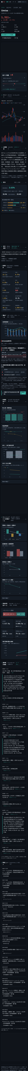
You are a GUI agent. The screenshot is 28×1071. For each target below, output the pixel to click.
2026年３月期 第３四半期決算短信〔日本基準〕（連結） (13, 813)
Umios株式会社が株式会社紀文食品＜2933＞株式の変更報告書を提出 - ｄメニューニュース (14, 895)
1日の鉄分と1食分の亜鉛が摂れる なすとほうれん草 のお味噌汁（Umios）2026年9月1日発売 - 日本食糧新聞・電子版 (14, 970)
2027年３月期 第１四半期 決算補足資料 (12, 698)
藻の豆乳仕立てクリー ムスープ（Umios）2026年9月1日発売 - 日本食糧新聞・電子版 (13, 981)
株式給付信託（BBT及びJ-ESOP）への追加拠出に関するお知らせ (13, 788)
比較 (10, 1)
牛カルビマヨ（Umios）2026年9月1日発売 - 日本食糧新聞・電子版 (13, 1022)
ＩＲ (13, 1)
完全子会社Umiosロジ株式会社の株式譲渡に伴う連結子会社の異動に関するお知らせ (13, 778)
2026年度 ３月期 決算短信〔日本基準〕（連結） (12, 736)
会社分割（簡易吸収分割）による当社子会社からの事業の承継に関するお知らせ (13, 707)
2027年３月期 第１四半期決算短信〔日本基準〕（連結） (13, 671)
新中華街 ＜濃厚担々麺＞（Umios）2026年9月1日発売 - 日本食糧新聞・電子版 (13, 1012)
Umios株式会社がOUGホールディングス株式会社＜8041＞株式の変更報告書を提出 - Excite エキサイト (13, 928)
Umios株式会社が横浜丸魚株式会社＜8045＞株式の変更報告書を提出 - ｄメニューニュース (14, 916)
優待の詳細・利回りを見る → (15, 247)
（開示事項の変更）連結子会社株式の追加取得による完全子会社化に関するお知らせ (13, 851)
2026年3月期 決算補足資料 (10, 769)
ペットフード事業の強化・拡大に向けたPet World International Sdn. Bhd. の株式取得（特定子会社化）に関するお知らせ (13, 717)
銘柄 (7, 1)
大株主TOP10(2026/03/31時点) (14, 393)
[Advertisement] (14, 56)
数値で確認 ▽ (5, 481)
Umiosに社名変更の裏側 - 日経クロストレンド (14, 950)
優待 (16, 1)
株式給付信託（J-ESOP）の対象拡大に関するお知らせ (13, 796)
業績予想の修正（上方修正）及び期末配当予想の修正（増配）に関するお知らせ (13, 841)
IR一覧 (16, 38)
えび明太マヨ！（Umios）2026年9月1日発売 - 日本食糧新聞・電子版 (13, 1002)
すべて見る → (17, 663)
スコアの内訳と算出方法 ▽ (9, 89)
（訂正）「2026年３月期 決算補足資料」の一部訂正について (13, 727)
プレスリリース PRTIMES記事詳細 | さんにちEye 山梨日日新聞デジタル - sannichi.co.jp (13, 939)
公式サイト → (16, 147)
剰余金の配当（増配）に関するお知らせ (12, 761)
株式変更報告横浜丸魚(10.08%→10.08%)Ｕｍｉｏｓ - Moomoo (13, 906)
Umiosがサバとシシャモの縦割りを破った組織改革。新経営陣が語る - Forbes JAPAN (13, 960)
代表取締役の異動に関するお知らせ (11, 804)
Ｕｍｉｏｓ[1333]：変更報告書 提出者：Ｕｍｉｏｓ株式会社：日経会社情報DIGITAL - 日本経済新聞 (13, 872)
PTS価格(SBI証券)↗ (7, 38)
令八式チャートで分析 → (8, 34)
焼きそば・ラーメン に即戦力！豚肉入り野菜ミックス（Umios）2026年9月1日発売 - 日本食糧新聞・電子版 (13, 992)
